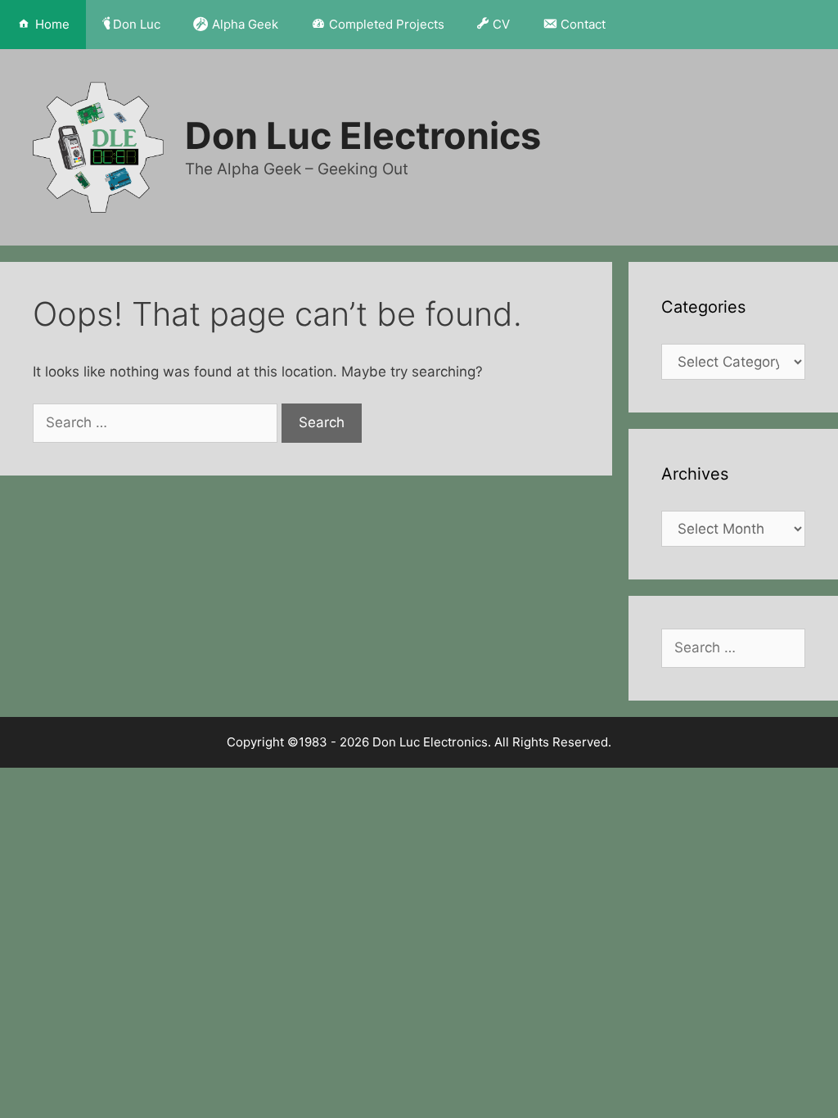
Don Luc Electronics (363, 135)
